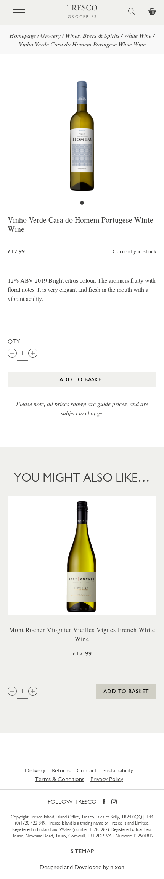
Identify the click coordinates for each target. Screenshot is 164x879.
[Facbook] (104, 802)
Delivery (35, 770)
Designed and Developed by (82, 867)
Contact (86, 770)
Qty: (15, 341)
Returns (61, 770)
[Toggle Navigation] (19, 12)
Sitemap (82, 851)
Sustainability (118, 770)
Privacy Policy (106, 779)
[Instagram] (114, 802)
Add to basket (82, 379)
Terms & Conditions (59, 779)
